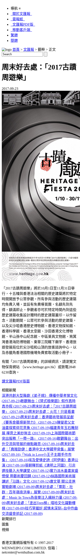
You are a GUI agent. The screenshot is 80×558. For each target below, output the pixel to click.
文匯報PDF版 (23, 24)
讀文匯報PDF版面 (16, 381)
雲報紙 (18, 19)
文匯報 (28, 49)
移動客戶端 (21, 30)
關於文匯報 (21, 14)
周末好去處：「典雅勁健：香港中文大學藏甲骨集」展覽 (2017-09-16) (38, 449)
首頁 (16, 49)
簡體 (14, 40)
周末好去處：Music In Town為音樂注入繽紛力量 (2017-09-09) (39, 497)
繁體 (14, 35)
